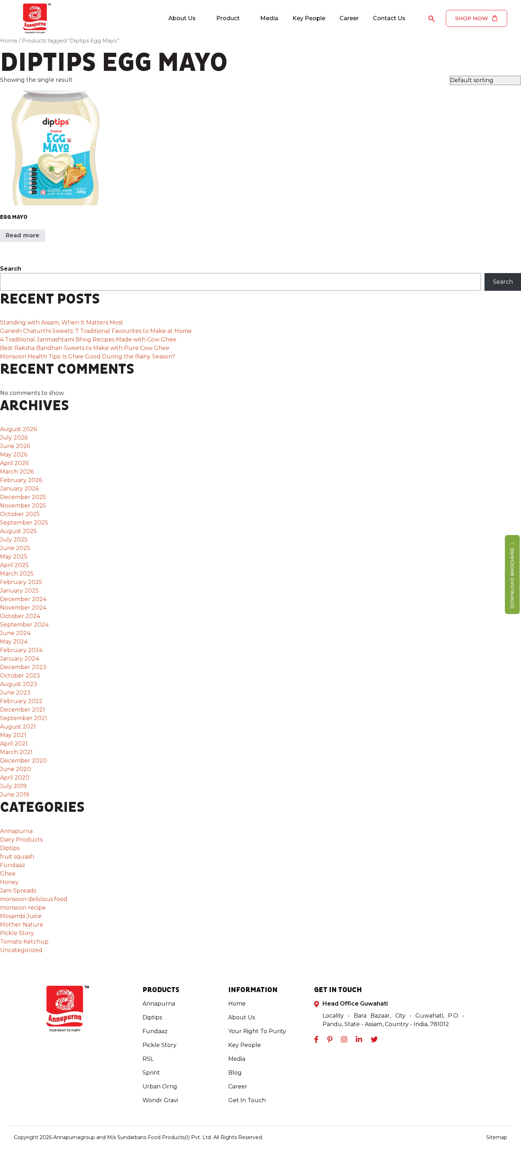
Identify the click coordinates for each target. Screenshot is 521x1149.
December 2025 (23, 497)
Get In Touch (247, 1100)
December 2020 (23, 760)
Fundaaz (12, 865)
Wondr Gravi (160, 1100)
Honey (9, 882)
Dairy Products (21, 839)
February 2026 (21, 480)
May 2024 (14, 641)
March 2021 (16, 752)
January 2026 (19, 488)
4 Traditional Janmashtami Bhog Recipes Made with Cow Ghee (88, 339)
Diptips (9, 848)
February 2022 (21, 701)
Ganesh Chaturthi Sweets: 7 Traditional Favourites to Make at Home (96, 331)
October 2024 (20, 616)
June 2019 (14, 794)
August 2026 (18, 429)
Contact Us (389, 18)
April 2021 (14, 743)
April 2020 (14, 777)
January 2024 (19, 658)
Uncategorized (21, 950)
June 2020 (15, 769)
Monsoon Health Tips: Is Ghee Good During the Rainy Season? (87, 356)
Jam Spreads (18, 890)
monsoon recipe (23, 907)
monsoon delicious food (33, 899)
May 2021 (13, 735)
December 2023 (23, 667)
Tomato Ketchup (24, 941)
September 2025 (24, 522)
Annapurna (16, 831)
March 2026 (17, 471)
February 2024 (21, 650)
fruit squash (17, 856)
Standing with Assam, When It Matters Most (62, 322)
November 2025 (23, 505)
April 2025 (14, 565)
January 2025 (19, 590)
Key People (308, 18)
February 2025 (21, 582)
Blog (235, 1072)
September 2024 (24, 624)
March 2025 (17, 573)
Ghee (8, 873)
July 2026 (14, 437)
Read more (22, 235)
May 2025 (13, 556)
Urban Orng (159, 1086)
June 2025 (15, 548)
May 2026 (13, 454)
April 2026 (14, 463)
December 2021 (22, 709)
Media (269, 18)
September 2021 (23, 718)
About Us (182, 18)
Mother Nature (21, 924)
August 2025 (18, 531)
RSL (147, 1058)
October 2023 (20, 675)
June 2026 (15, 446)
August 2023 (18, 684)
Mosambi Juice (20, 916)
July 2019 (13, 786)
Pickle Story (17, 933)
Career (349, 18)
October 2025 (20, 514)
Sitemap (496, 1137)
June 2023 (15, 692)
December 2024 (23, 599)
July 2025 (14, 539)
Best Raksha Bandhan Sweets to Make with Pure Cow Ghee (84, 348)
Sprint (151, 1072)
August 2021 (18, 726)
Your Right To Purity (257, 1031)
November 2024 (23, 607)
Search (10, 268)
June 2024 (15, 633)
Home (8, 41)
